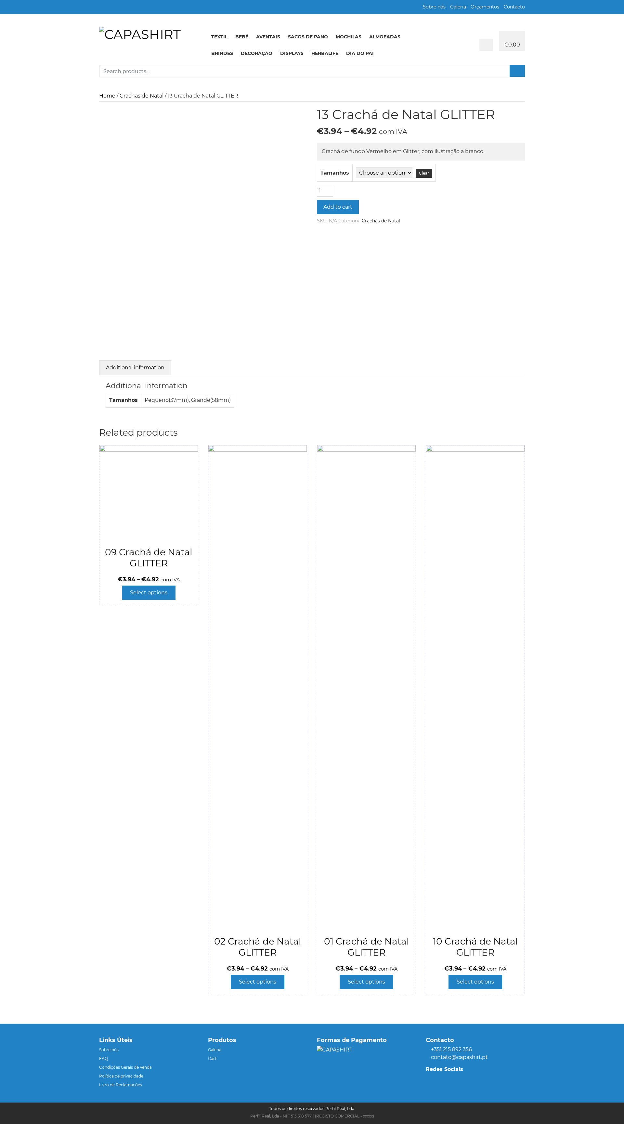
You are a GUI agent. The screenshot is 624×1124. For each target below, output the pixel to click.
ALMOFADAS (384, 37)
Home (107, 96)
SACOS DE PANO (308, 37)
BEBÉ (241, 37)
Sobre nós (434, 7)
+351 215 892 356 (451, 1049)
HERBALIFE (324, 53)
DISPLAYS (292, 53)
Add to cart (337, 207)
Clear (424, 173)
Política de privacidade (121, 1076)
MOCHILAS (348, 37)
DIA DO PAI (360, 53)
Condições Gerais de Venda (125, 1067)
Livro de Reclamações (120, 1084)
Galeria (458, 7)
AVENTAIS (268, 37)
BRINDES (222, 53)
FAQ (103, 1058)
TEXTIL (219, 37)
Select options (148, 592)
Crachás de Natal (141, 96)
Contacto (514, 7)
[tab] (135, 367)
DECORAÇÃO (256, 53)
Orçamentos (485, 7)
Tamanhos (334, 173)
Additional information (135, 367)
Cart (212, 1058)
